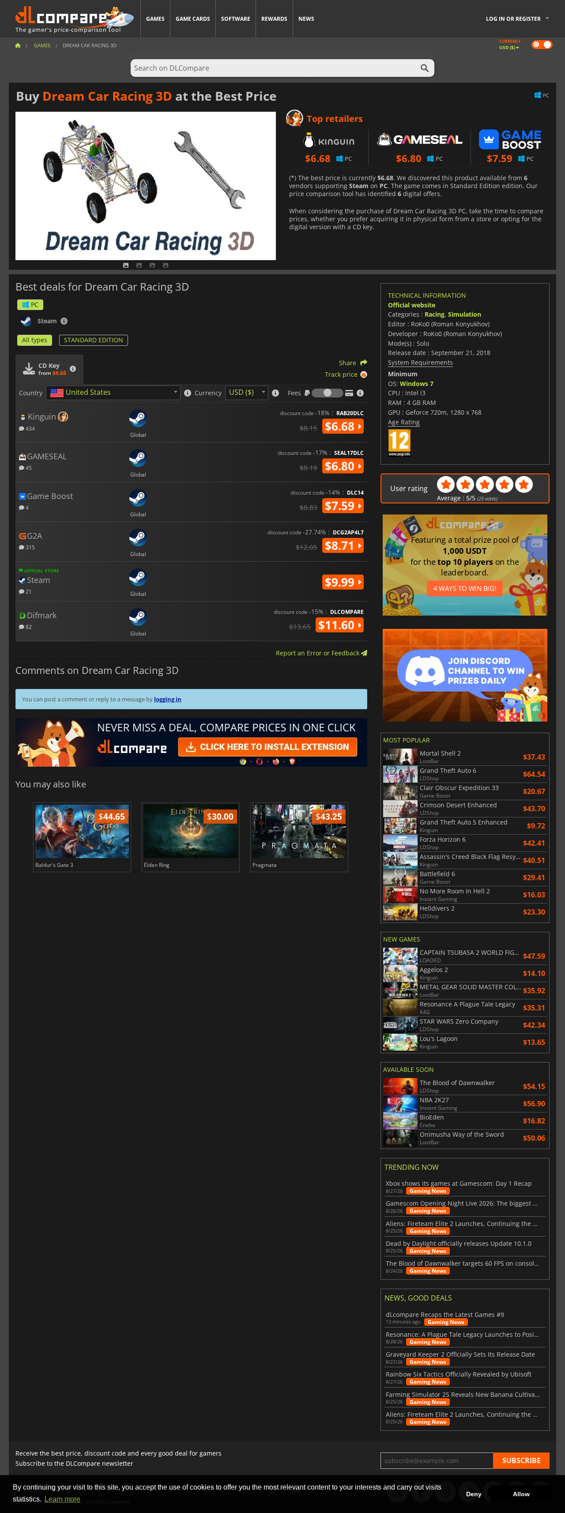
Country (30, 393)
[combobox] (113, 393)
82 (28, 626)
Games (155, 19)
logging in (167, 699)
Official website (411, 305)
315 (29, 547)
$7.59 (341, 505)
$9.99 (341, 582)
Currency (208, 393)
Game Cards (193, 19)
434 (29, 428)
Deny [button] (474, 1494)
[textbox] (82, 393)
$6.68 (341, 426)
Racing (434, 314)
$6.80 (341, 465)
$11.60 (338, 624)
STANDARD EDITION (93, 340)
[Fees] (327, 393)
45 (28, 467)
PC (34, 304)
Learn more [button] (62, 1499)
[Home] (17, 45)
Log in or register (513, 19)
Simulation (464, 314)
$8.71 (341, 545)
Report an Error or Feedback (318, 653)
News (306, 19)
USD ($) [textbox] (241, 392)
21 (28, 591)
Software (235, 19)
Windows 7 (416, 383)
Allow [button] (521, 1494)
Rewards (274, 19)
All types (34, 340)
